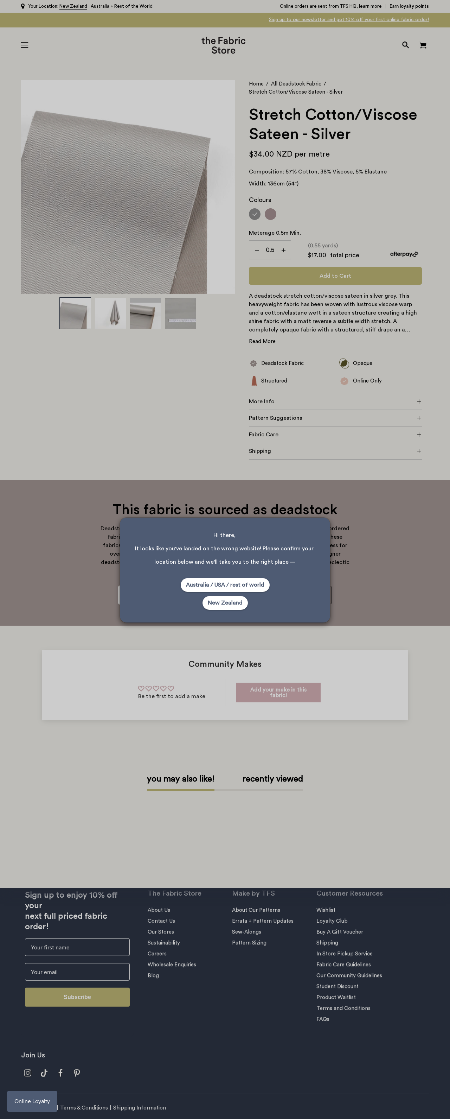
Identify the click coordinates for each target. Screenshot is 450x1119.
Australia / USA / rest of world (225, 585)
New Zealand (225, 603)
